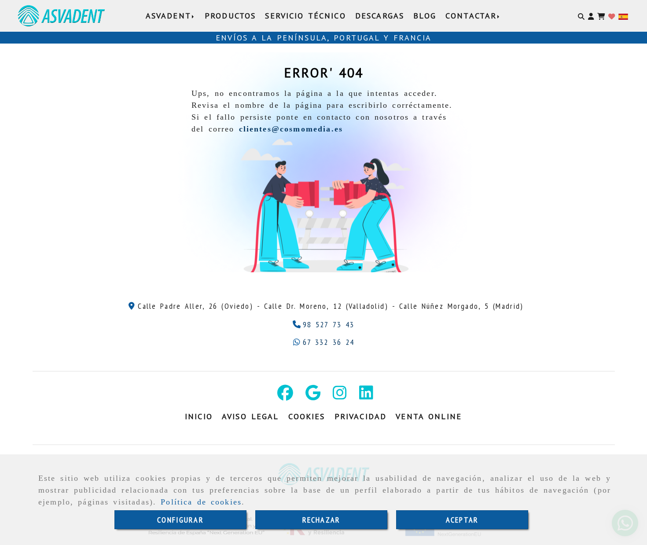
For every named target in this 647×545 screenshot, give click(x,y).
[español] (623, 16)
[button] (591, 16)
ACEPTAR (462, 520)
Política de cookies (201, 501)
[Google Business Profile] (313, 396)
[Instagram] (339, 396)
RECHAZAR (321, 520)
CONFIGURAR (180, 520)
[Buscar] (581, 16)
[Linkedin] (366, 396)
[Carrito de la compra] (601, 16)
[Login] (612, 16)
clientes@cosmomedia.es (291, 128)
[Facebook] (285, 396)
